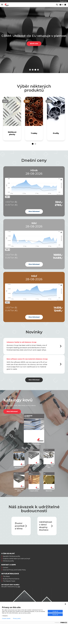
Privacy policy (17, 618)
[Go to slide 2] (33, 70)
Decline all (55, 614)
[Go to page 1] (33, 144)
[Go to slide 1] (30, 70)
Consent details (6, 618)
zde (18, 586)
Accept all (55, 611)
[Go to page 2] (35, 144)
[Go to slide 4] (38, 70)
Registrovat (63, 1)
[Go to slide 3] (35, 70)
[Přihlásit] (66, 5)
